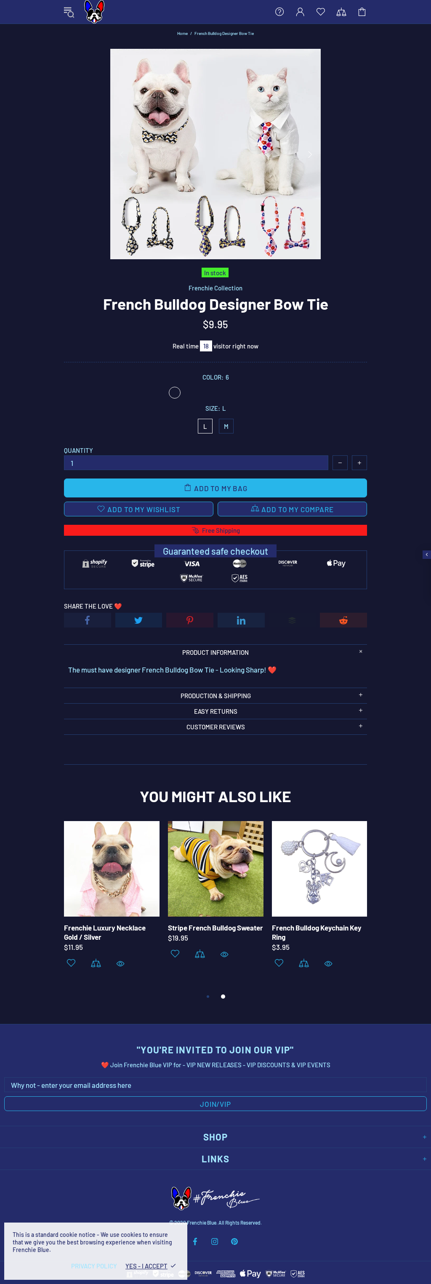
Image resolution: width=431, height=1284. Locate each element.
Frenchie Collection (215, 288)
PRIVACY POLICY (94, 1266)
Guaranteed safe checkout (215, 550)
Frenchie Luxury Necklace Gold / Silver (105, 932)
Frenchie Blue (94, 12)
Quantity (78, 450)
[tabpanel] (112, 905)
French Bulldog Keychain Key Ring (317, 932)
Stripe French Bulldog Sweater (215, 927)
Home (182, 33)
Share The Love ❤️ (93, 606)
